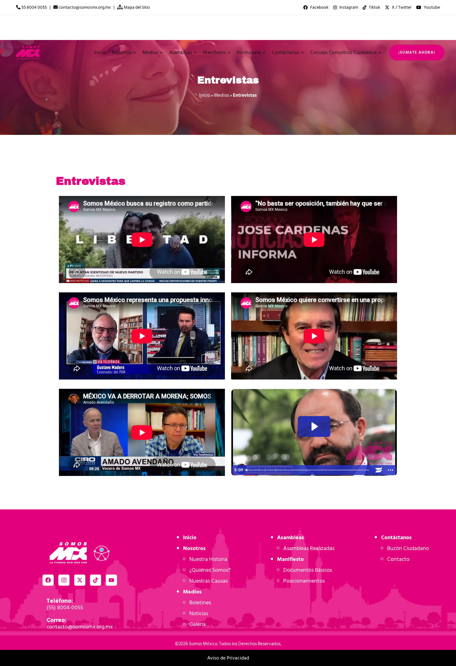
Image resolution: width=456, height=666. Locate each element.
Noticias (198, 613)
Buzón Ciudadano (408, 548)
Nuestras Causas (208, 580)
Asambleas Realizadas (308, 548)
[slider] (307, 470)
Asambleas (290, 537)
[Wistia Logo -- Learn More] (378, 470)
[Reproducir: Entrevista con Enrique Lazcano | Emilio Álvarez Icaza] (314, 426)
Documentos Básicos (307, 570)
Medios (221, 95)
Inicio (204, 95)
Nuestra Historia (208, 559)
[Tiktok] (95, 580)
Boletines (200, 602)
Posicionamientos (304, 580)
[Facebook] (48, 580)
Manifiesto (290, 559)
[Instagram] (63, 580)
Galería (197, 624)
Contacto (398, 559)
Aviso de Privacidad (228, 658)
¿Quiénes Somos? (209, 570)
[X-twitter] (79, 580)
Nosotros (194, 548)
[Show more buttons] (390, 470)
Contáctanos (396, 537)
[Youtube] (111, 580)
